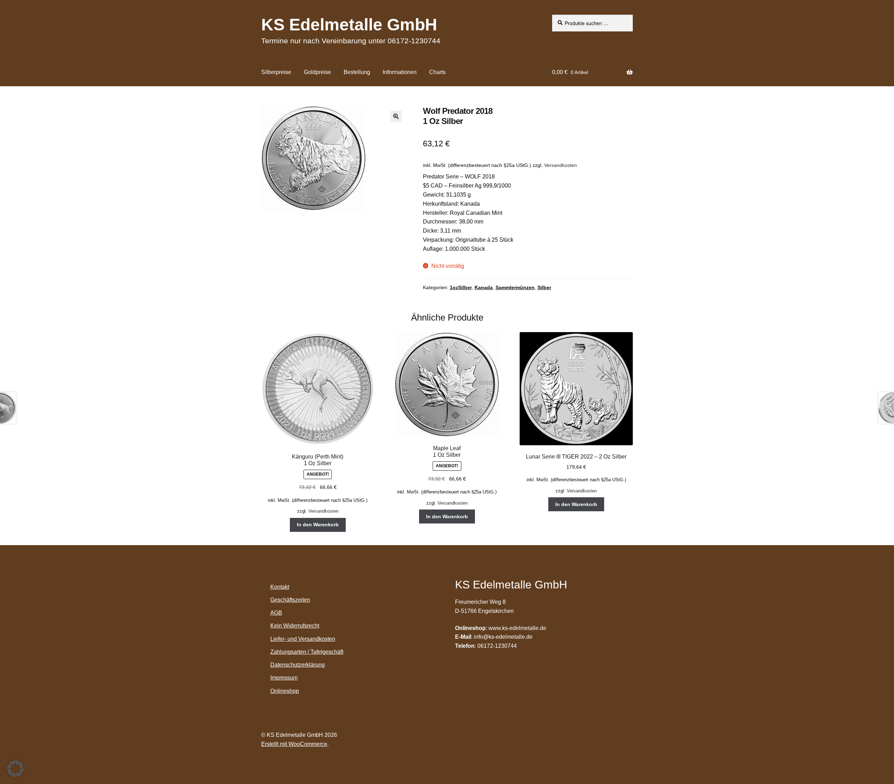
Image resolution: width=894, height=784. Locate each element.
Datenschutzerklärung (297, 665)
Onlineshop (284, 691)
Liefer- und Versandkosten (302, 639)
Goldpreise (317, 72)
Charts (437, 72)
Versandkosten (560, 165)
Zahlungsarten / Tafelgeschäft (306, 652)
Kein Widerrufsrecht (294, 626)
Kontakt (279, 587)
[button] (396, 116)
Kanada (484, 287)
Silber (544, 287)
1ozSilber (461, 287)
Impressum (284, 678)
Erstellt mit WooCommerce (294, 744)
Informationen (400, 72)
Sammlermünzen (515, 287)
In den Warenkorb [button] (318, 524)
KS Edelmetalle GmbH (349, 24)
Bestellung (357, 72)
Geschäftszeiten (290, 600)
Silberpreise (276, 72)
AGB (276, 613)
